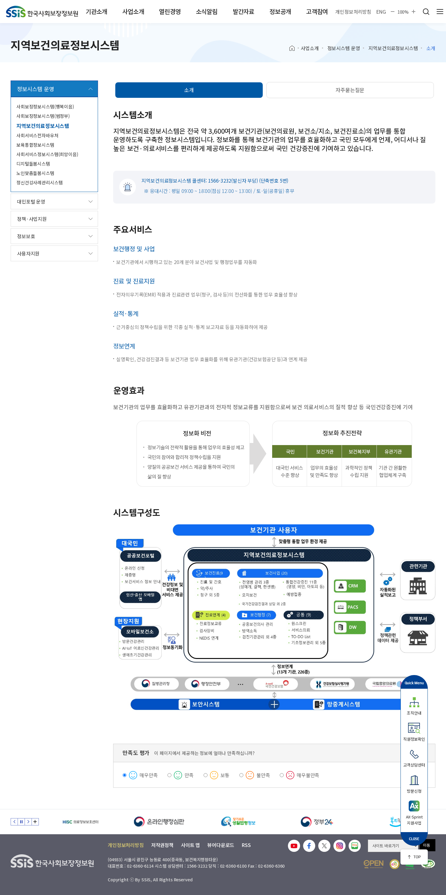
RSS (246, 845)
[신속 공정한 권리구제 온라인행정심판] (159, 822)
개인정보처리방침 (353, 11)
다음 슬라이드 (28, 821)
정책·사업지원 (32, 218)
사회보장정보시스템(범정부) (43, 116)
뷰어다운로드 (220, 845)
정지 (21, 821)
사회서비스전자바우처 (37, 135)
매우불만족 (308, 775)
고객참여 (317, 11)
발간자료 (243, 11)
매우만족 (148, 775)
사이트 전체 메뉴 (440, 11)
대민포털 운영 (31, 201)
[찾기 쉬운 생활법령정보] (238, 822)
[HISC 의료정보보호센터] (80, 822)
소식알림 (207, 11)
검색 (426, 11)
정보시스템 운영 (343, 48)
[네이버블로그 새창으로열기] (355, 846)
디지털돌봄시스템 (33, 163)
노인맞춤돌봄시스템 (35, 173)
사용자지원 (28, 253)
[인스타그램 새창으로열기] (339, 846)
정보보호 (26, 236)
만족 (189, 775)
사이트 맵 (190, 845)
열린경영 (170, 11)
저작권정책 (162, 845)
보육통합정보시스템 (35, 145)
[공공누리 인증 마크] (373, 864)
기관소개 (96, 11)
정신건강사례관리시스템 (39, 182)
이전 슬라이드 (14, 821)
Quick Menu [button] (414, 683)
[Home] (294, 48)
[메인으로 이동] (42, 11)
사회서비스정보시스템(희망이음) (47, 154)
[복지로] (395, 822)
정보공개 (280, 11)
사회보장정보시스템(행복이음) (45, 106)
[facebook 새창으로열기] (309, 846)
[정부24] (317, 822)
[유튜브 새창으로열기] (294, 846)
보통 (225, 775)
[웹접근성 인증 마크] (428, 864)
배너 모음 (35, 821)
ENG (381, 11)
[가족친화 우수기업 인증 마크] (395, 864)
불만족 (263, 775)
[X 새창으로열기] (324, 846)
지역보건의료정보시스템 (393, 48)
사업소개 (133, 11)
